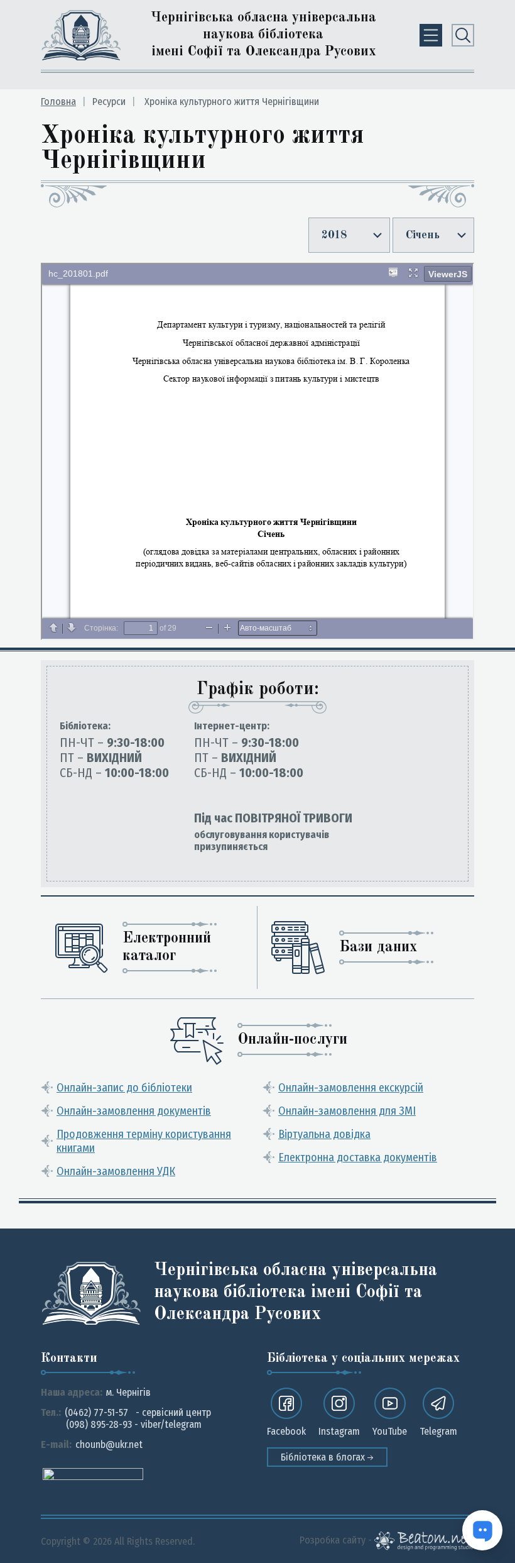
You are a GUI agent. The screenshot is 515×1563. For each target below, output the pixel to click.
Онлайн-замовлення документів (134, 1111)
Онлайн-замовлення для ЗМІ (347, 1111)
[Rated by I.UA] (93, 1473)
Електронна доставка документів (357, 1157)
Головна (58, 102)
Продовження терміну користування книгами (144, 1141)
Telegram (438, 1431)
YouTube (389, 1431)
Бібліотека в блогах (324, 1457)
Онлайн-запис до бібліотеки (124, 1088)
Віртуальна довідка (324, 1134)
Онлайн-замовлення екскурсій (350, 1088)
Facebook (286, 1431)
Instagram (339, 1431)
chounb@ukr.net (109, 1444)
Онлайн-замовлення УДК (116, 1171)
